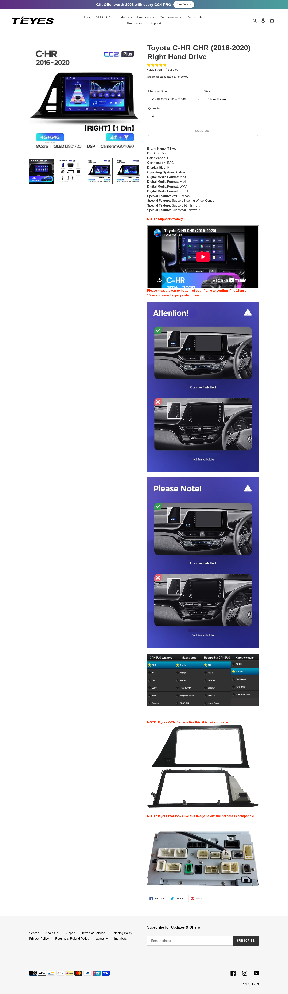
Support (70, 933)
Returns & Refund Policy (72, 938)
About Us (51, 933)
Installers (120, 938)
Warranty (102, 938)
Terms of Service (93, 933)
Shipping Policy (121, 933)
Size (207, 91)
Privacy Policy (39, 938)
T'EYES (254, 984)
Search (34, 933)
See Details (184, 4)
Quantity (154, 108)
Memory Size (157, 91)
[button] (157, 65)
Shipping (153, 76)
